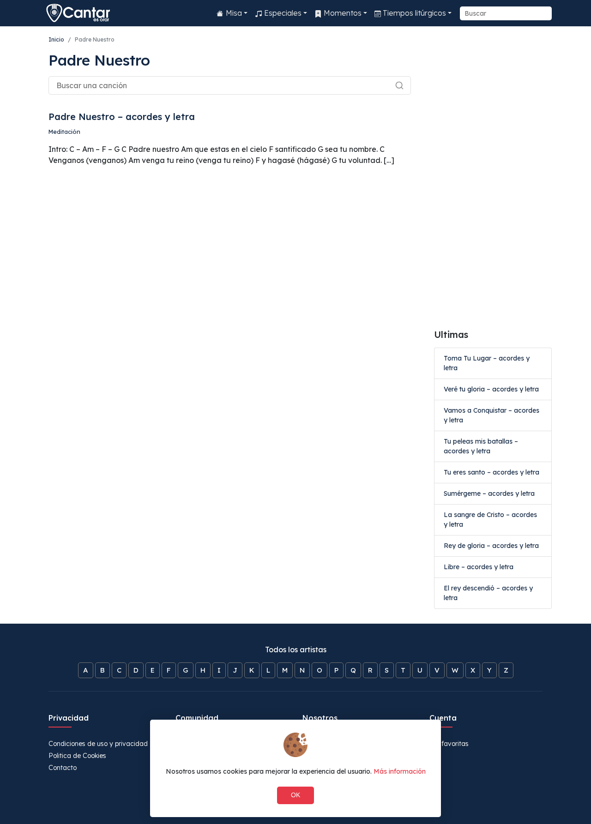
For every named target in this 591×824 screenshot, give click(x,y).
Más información (400, 771)
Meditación (64, 131)
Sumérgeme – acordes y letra (489, 493)
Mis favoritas (449, 744)
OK (295, 795)
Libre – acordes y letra (478, 567)
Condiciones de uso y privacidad (98, 744)
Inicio (56, 39)
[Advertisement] (493, 177)
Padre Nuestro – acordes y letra (121, 116)
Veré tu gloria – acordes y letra (491, 389)
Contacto (62, 768)
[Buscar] (395, 84)
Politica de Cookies (77, 756)
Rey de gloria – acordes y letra (491, 545)
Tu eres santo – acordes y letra (491, 472)
